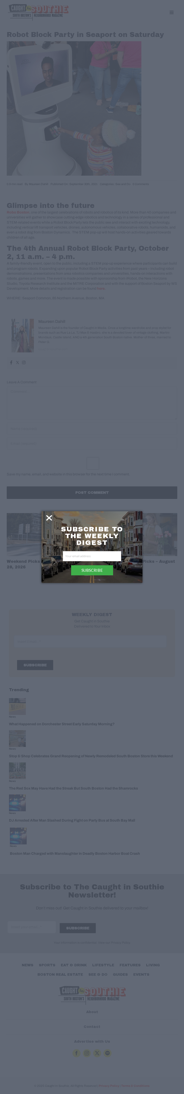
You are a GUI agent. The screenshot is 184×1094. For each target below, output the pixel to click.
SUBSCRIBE (92, 570)
